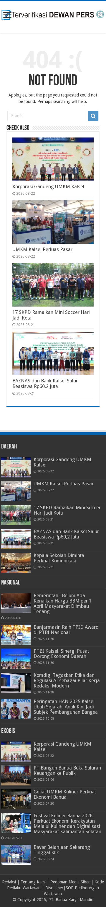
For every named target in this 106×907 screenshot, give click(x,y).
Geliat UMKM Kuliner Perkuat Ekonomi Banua (65, 794)
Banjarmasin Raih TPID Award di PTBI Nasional (66, 629)
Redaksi (9, 882)
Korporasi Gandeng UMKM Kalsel (48, 186)
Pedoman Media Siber (70, 882)
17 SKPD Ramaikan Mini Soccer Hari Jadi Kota (67, 510)
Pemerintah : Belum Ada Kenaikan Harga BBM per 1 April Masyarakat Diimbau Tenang (63, 603)
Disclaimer (54, 887)
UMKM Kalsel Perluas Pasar (42, 249)
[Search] (93, 116)
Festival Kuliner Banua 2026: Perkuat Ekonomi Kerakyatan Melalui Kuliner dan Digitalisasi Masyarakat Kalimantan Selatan (67, 823)
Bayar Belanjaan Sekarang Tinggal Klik (62, 849)
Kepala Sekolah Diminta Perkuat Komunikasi (59, 558)
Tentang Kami (33, 882)
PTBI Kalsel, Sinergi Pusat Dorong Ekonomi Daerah (61, 653)
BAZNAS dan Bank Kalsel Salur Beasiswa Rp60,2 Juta (45, 383)
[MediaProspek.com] (53, 16)
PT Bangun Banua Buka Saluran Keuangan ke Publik (67, 770)
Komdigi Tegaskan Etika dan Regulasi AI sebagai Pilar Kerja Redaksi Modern (67, 680)
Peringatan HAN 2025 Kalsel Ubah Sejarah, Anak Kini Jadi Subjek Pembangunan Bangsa (66, 707)
